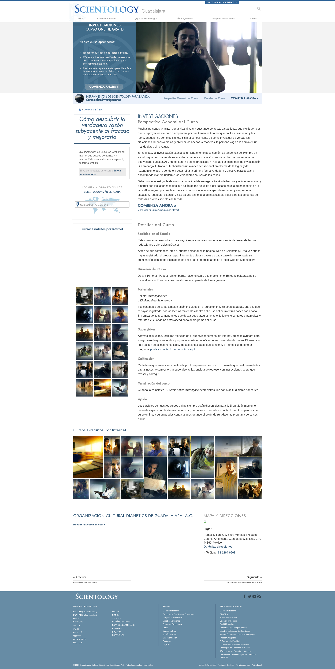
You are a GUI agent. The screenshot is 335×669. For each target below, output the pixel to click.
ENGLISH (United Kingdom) (85, 615)
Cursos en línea (169, 631)
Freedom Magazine (228, 638)
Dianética (224, 614)
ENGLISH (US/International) (85, 612)
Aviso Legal (257, 665)
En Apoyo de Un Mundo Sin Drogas (235, 644)
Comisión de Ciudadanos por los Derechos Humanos (238, 655)
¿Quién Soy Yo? (170, 634)
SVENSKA (116, 618)
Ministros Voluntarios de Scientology (235, 631)
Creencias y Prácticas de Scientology (179, 614)
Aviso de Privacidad (207, 665)
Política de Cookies (226, 665)
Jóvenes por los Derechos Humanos (235, 651)
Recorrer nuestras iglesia (89, 524)
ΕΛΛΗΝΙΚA (117, 628)
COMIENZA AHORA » (103, 87)
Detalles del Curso (214, 98)
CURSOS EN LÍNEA (93, 109)
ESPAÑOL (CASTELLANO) (123, 625)
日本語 (76, 629)
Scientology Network (228, 617)
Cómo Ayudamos (184, 18)
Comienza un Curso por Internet (233, 628)
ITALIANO (116, 632)
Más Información (170, 638)
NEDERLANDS (79, 639)
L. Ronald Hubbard (106, 18)
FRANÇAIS (78, 622)
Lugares (166, 644)
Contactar (167, 641)
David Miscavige (227, 624)
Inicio (80, 18)
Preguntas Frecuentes (224, 18)
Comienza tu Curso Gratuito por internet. (158, 210)
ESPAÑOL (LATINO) (121, 622)
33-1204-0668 (226, 552)
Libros (253, 18)
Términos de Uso (243, 665)
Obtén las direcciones (218, 546)
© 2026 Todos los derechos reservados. (113, 665)
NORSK (115, 615)
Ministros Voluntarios (171, 621)
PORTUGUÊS (118, 635)
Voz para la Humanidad (172, 617)
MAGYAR (116, 612)
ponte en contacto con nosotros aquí (172, 349)
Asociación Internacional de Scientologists (237, 634)
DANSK (76, 618)
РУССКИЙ (77, 632)
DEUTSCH (78, 643)
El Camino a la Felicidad (230, 641)
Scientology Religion (228, 621)
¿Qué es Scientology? (146, 18)
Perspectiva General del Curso (181, 98)
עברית (76, 625)
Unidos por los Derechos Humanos (235, 648)
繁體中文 (77, 636)
